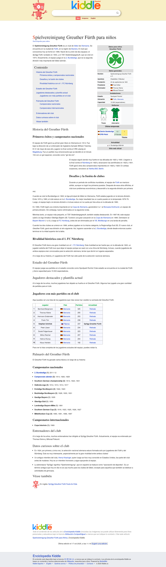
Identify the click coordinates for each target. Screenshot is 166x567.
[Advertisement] (83, 27)
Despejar (113, 13)
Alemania (120, 99)
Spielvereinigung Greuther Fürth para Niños (50, 537)
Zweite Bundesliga (107, 131)
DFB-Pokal (104, 134)
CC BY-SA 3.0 (69, 559)
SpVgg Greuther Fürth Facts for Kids (62, 484)
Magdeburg (37, 152)
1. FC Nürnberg (77, 245)
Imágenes (85, 18)
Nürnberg (86, 162)
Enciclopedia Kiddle (72, 531)
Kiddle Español (38, 563)
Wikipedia (70, 561)
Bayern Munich (39, 220)
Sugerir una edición (99, 543)
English (93, 18)
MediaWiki (103, 561)
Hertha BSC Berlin (96, 168)
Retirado (93, 309)
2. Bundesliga (71, 57)
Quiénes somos (60, 563)
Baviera (74, 48)
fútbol (76, 45)
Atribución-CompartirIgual (75, 534)
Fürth (114, 99)
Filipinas (67, 324)
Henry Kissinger (64, 457)
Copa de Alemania (80, 207)
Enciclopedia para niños (41, 41)
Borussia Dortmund (111, 207)
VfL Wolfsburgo (101, 220)
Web (78, 18)
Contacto (90, 563)
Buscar (117, 12)
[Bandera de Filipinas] (62, 324)
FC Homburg (64, 220)
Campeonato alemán (43, 376)
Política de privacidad (76, 563)
